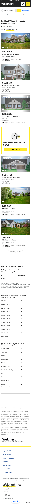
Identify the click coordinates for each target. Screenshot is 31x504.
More (9, 15)
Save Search (25, 10)
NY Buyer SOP (7, 472)
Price (2, 15)
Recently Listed (10, 29)
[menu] (28, 4)
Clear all (25, 15)
